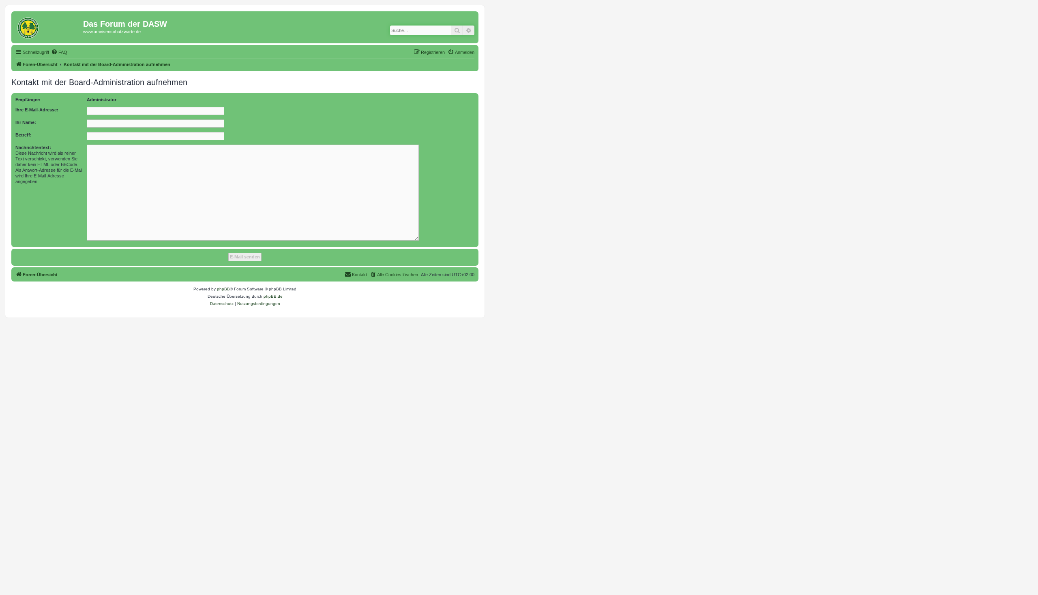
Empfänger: (28, 99)
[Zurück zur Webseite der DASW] (48, 26)
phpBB (223, 289)
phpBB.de (273, 296)
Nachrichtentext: (33, 147)
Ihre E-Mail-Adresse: (36, 109)
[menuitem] (59, 52)
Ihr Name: (25, 122)
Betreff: (23, 134)
